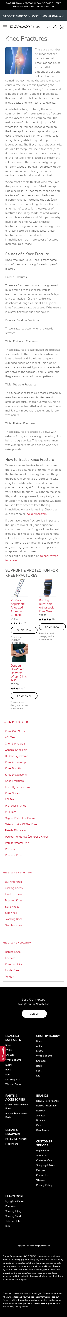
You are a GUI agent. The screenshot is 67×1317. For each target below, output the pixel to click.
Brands (42, 1095)
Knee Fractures (14, 780)
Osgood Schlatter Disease (20, 818)
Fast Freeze (42, 1130)
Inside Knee (12, 970)
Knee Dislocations (16, 774)
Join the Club (12, 1221)
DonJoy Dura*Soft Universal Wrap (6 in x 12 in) (18, 673)
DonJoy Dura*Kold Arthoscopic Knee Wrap (46, 605)
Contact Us (42, 1175)
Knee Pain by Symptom (17, 872)
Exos (39, 1125)
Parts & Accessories (15, 1097)
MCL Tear (10, 812)
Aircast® (40, 1115)
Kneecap (10, 958)
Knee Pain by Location (17, 942)
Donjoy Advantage (46, 1105)
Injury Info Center (15, 721)
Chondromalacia (15, 743)
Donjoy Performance (47, 1100)
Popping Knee (13, 900)
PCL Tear (10, 849)
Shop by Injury (13, 1211)
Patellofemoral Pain (17, 843)
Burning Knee (13, 881)
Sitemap (40, 1180)
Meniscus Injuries (15, 805)
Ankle (8, 1049)
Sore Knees (12, 906)
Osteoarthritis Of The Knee (21, 824)
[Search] (49, 26)
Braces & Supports (13, 1038)
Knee (8, 1045)
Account (55, 26)
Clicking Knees (14, 888)
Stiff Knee (11, 912)
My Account (43, 1150)
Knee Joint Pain (14, 964)
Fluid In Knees (13, 894)
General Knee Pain (16, 749)
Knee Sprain (12, 793)
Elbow (8, 1064)
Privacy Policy (44, 1185)
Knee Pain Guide (15, 731)
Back (8, 1069)
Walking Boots (13, 1084)
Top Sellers (2, 1053)
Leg (38, 1075)
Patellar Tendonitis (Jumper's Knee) (26, 836)
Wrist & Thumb (13, 1059)
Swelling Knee (14, 919)
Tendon (9, 976)
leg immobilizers (36, 514)
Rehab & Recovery (13, 1132)
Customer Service (44, 1143)
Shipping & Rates (45, 1165)
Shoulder (10, 1054)
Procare (40, 1120)
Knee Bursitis (13, 768)
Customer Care (44, 1160)
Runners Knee (13, 855)
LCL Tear (10, 799)
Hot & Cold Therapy (16, 1138)
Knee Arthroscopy (16, 762)
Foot (8, 1074)
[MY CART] (61, 27)
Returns (40, 1170)
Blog (8, 1226)
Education (10, 1206)
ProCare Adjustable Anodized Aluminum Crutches (18, 607)
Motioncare (11, 1143)
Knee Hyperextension (18, 787)
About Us (41, 1155)
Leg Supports (12, 1079)
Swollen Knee (13, 925)
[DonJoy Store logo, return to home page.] (25, 26)
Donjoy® (40, 1110)
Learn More (14, 1196)
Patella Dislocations (17, 830)
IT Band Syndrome (16, 756)
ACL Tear (10, 737)
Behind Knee (13, 951)
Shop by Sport (13, 1216)
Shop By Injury (48, 1036)
